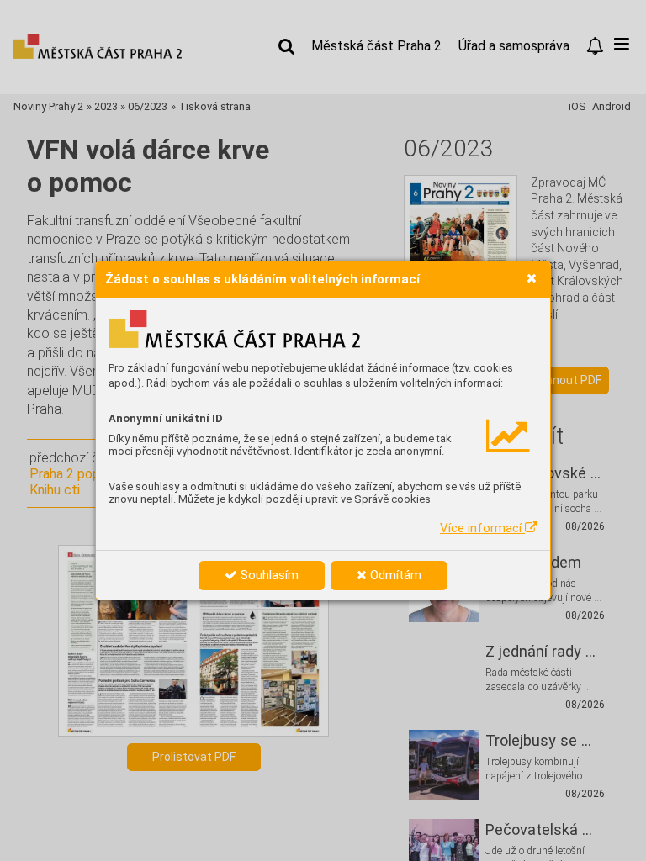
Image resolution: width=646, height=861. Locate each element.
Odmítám (394, 575)
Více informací (482, 528)
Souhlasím (268, 575)
